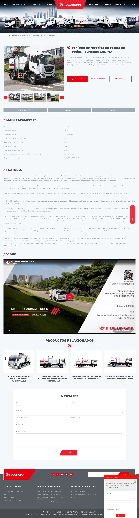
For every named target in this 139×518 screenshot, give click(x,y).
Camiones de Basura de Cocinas (44, 35)
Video (113, 110)
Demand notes (21, 432)
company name (21, 417)
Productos (26, 35)
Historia (6, 494)
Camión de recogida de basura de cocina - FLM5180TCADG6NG (120, 378)
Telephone (19, 410)
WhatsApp (19, 424)
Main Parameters (25, 110)
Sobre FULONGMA (19, 4)
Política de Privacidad (71, 515)
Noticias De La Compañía (80, 491)
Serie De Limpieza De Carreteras (49, 491)
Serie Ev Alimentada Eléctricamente (51, 502)
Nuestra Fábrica (9, 497)
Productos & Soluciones (41, 4)
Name (18, 403)
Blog (73, 497)
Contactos (120, 4)
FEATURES (69, 110)
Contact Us (120, 515)
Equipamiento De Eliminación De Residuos (50, 498)
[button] (120, 477)
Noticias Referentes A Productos (83, 494)
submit (68, 452)
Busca (123, 474)
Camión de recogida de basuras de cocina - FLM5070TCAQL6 (19, 379)
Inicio (5, 4)
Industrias (93, 4)
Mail (72, 403)
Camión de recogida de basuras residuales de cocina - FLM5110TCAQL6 (52, 379)
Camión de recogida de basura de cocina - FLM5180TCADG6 (86, 378)
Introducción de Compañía (13, 491)
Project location (76, 417)
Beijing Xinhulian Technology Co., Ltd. (100, 515)
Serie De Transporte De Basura (48, 494)
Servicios (107, 4)
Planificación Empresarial (12, 500)
